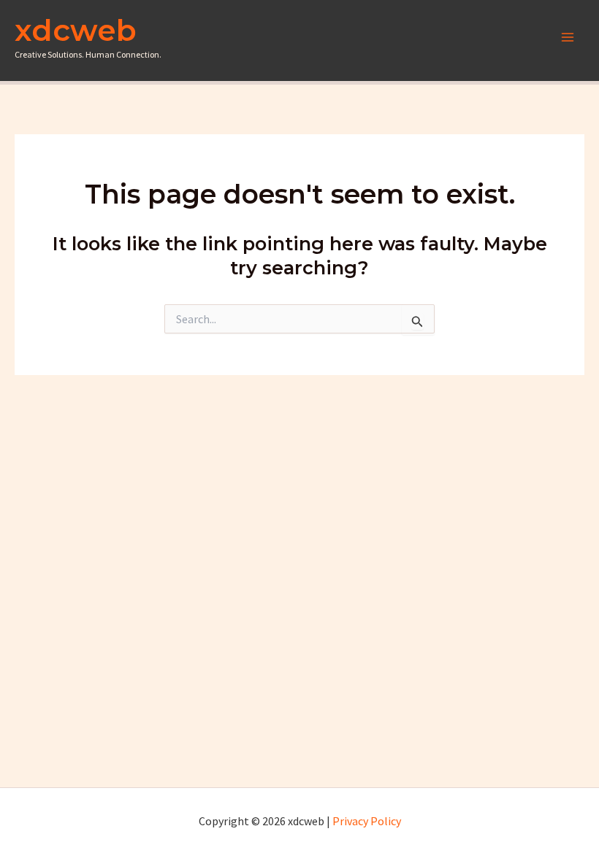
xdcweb (76, 30)
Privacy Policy (366, 821)
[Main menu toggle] (568, 37)
